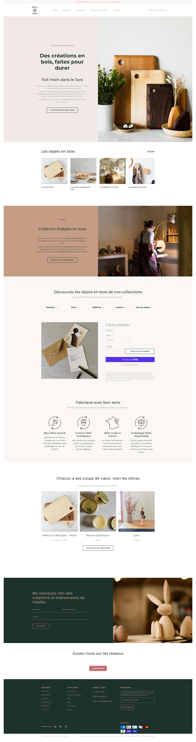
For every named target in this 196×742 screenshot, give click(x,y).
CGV (120, 736)
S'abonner (127, 707)
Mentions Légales (148, 736)
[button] (152, 10)
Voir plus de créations (98, 548)
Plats (73, 307)
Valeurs (108, 335)
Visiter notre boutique (62, 110)
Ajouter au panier (59, 527)
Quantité (109, 347)
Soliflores (97, 307)
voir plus (151, 151)
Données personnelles (132, 736)
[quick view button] (74, 495)
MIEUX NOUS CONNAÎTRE (62, 260)
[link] (67, 10)
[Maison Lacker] (35, 10)
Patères (120, 307)
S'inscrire (41, 626)
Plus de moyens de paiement (130, 364)
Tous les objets (143, 307)
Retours (93, 736)
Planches (50, 307)
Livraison (85, 736)
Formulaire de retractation (107, 736)
